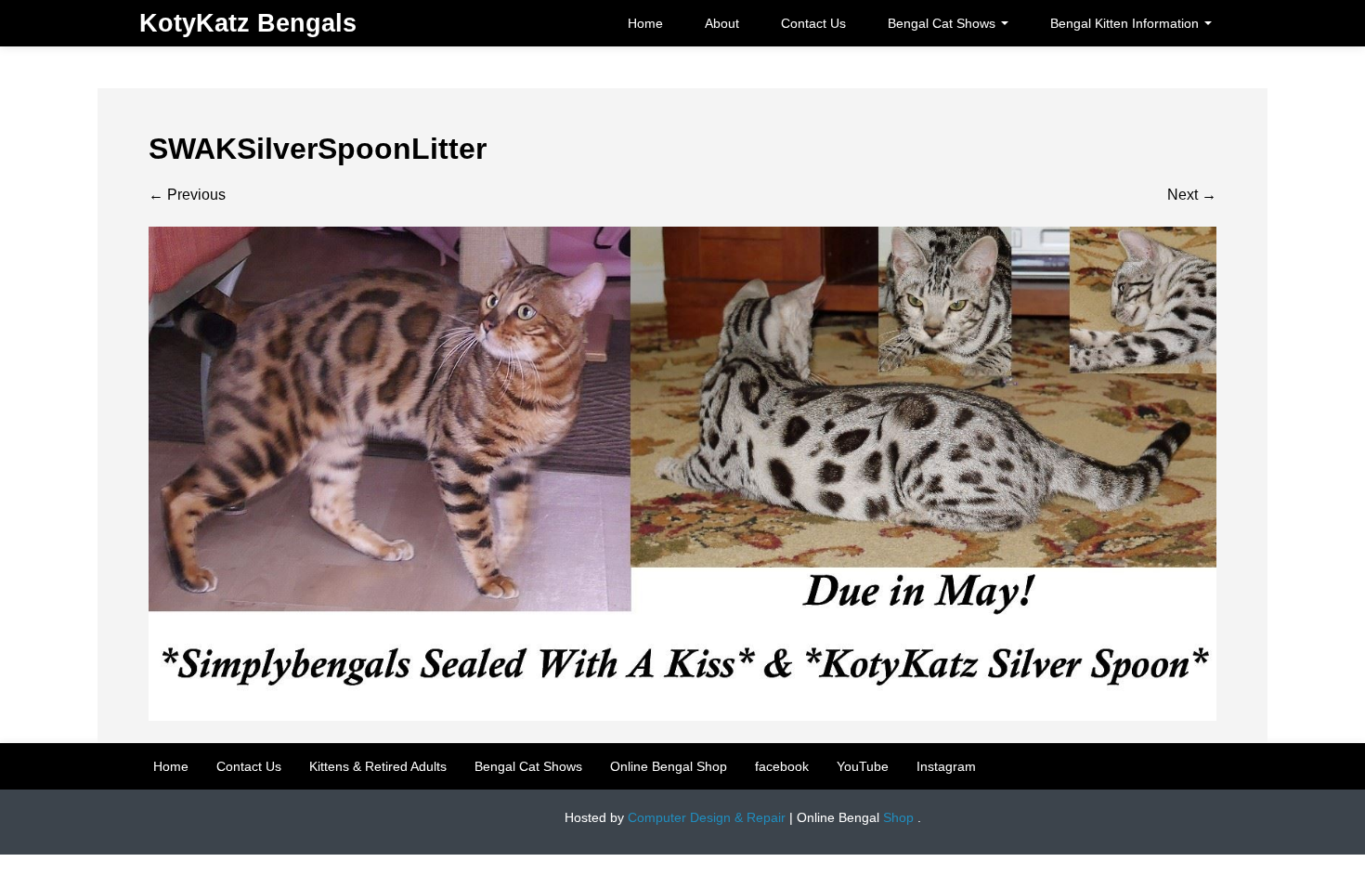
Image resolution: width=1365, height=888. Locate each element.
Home (645, 23)
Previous (187, 194)
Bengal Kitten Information (1126, 23)
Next (1191, 194)
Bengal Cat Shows (943, 23)
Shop (898, 817)
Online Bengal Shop (668, 766)
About (722, 23)
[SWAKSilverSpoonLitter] (682, 472)
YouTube (863, 766)
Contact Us (813, 23)
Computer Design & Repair (707, 817)
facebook (782, 766)
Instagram (946, 766)
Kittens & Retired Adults (378, 766)
